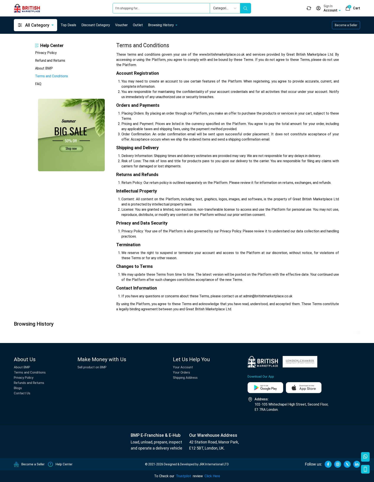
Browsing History (161, 25)
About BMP (44, 68)
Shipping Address (185, 378)
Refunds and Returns (29, 383)
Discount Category (95, 25)
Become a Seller (346, 25)
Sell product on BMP (91, 367)
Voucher (121, 25)
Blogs (18, 388)
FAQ (38, 84)
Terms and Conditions (51, 76)
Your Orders (181, 372)
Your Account (183, 367)
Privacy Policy (46, 53)
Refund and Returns (50, 60)
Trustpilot (183, 476)
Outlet (138, 25)
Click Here (212, 476)
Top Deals (68, 25)
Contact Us (22, 393)
